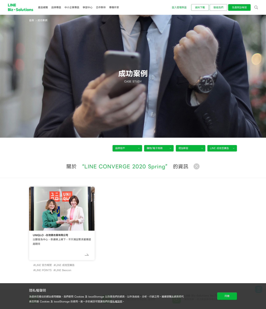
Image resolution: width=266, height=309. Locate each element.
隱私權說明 (116, 301)
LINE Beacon (63, 270)
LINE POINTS (43, 270)
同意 (227, 296)
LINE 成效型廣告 (65, 265)
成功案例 (42, 20)
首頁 (31, 20)
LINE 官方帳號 (43, 265)
